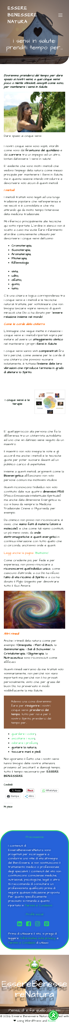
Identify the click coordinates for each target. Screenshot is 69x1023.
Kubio (52, 1021)
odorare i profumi (24, 743)
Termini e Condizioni (38, 905)
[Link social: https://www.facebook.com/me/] (29, 924)
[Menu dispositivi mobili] (60, 15)
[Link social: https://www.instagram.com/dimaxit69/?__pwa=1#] (39, 924)
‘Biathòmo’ (42, 553)
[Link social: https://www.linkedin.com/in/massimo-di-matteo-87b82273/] (20, 924)
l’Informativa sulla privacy (38, 938)
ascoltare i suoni (23, 738)
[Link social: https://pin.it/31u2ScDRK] (48, 924)
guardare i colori (23, 734)
